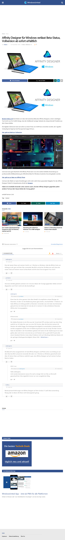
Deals (47, 224)
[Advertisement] (32, 17)
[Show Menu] (3, 2)
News (7, 33)
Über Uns (23, 536)
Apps (26, 224)
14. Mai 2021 (47, 231)
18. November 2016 (15, 44)
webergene (22, 368)
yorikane (21, 296)
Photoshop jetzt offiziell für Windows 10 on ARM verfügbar (31, 228)
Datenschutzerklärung (14, 536)
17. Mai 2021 (26, 231)
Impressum (4, 536)
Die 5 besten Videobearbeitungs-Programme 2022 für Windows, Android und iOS (11, 229)
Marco (5, 44)
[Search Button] (62, 2)
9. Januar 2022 (6, 233)
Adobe (7, 198)
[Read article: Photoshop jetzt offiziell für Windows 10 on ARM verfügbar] (33, 219)
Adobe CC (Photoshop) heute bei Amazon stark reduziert (53, 228)
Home (3, 33)
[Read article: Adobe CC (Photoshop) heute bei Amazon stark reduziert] (54, 219)
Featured (6, 224)
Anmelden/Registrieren (57, 244)
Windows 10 (29, 44)
